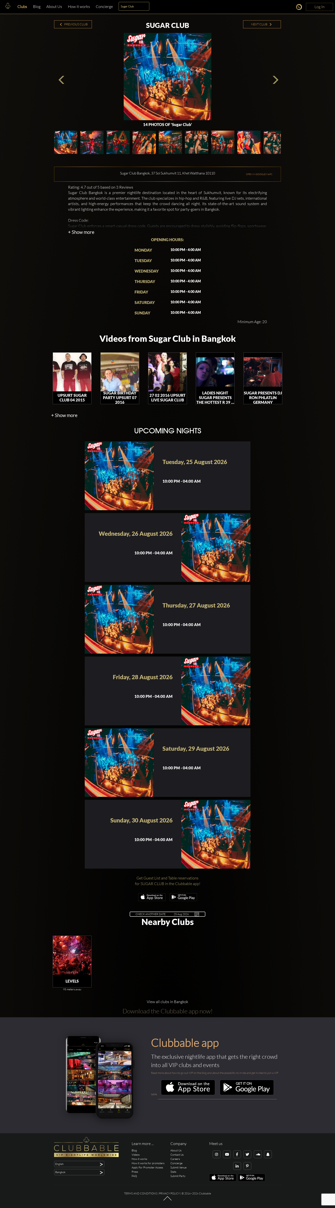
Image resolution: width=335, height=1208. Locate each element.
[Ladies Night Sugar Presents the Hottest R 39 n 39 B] (215, 372)
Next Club (259, 24)
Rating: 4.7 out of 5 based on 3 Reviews (100, 187)
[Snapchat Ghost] (268, 1154)
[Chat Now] (300, 7)
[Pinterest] (247, 1166)
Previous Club (76, 24)
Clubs (22, 6)
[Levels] (72, 955)
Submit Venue (178, 1167)
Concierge (104, 6)
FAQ (134, 1176)
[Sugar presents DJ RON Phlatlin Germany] (263, 372)
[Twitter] (247, 1154)
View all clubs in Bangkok (167, 1001)
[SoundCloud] (258, 1154)
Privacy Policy (169, 1193)
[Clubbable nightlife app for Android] (183, 900)
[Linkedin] (237, 1166)
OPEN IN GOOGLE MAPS (259, 174)
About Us (54, 6)
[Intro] (167, 1200)
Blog (37, 6)
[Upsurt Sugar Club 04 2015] (72, 372)
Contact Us (177, 1154)
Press (135, 1171)
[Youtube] (227, 1154)
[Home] (8, 7)
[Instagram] (216, 1154)
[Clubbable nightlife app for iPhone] (151, 900)
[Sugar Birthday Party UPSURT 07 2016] (120, 372)
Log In (319, 6)
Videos (136, 1154)
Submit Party (178, 1176)
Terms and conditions (140, 1193)
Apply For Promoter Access (147, 1167)
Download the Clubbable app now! (168, 1011)
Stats (173, 1171)
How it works (79, 6)
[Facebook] (237, 1154)
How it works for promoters (148, 1163)
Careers (175, 1159)
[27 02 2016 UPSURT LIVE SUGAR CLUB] (167, 372)
